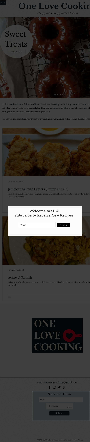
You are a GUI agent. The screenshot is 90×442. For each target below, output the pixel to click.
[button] (78, 210)
